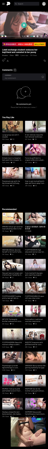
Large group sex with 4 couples (10, 136)
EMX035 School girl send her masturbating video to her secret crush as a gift (12, 228)
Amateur (5, 55)
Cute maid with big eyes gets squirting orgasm (33, 274)
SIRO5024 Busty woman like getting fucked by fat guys (35, 367)
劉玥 (17, 55)
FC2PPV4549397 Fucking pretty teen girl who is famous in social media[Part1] (11, 297)
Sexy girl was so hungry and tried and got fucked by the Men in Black (12, 274)
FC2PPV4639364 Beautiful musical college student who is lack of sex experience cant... (12, 343)
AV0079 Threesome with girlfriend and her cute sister (34, 343)
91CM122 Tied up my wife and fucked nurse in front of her (12, 390)
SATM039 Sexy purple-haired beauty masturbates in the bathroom (35, 413)
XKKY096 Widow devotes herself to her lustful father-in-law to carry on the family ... (12, 251)
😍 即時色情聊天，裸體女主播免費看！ (23, 44)
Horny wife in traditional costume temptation (34, 320)
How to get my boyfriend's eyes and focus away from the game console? (34, 182)
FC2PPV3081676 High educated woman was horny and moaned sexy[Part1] (35, 251)
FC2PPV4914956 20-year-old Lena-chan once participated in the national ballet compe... (35, 297)
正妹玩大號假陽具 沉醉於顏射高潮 (35, 228)
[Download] (7, 60)
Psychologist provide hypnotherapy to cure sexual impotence (10, 367)
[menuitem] (3, 60)
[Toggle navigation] (3, 4)
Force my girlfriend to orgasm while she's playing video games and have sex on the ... (35, 159)
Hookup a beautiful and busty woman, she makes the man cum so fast (11, 413)
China (12, 55)
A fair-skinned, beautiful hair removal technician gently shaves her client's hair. (34, 136)
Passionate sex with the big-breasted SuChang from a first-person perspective (11, 182)
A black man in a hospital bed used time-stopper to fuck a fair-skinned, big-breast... (11, 159)
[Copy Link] (45, 60)
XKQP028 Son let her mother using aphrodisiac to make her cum (34, 390)
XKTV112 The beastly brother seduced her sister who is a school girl (12, 320)
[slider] (13, 36)
